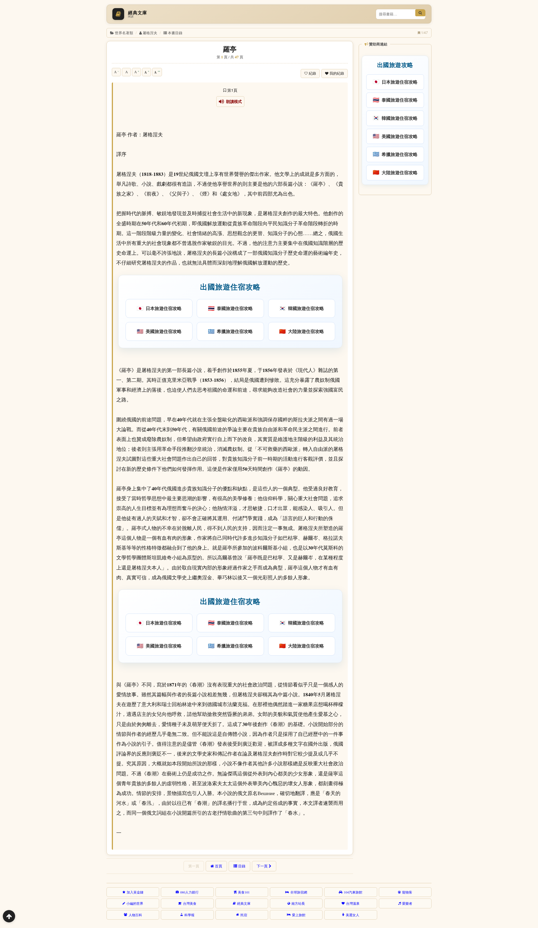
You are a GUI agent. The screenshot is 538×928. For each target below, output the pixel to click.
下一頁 (262, 866)
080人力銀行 (189, 892)
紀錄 (312, 73)
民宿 (243, 915)
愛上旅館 (298, 915)
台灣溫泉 (353, 903)
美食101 (244, 892)
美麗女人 (352, 915)
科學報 (189, 915)
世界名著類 (124, 32)
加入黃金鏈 (135, 892)
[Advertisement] (395, 283)
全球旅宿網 (298, 892)
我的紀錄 (337, 73)
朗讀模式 (233, 101)
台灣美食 (189, 903)
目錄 (241, 866)
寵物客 (407, 892)
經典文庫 (244, 903)
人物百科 (135, 915)
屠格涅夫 (150, 32)
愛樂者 (407, 903)
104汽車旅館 (353, 892)
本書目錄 (175, 32)
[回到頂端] (9, 916)
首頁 (218, 866)
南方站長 (298, 903)
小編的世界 (134, 903)
